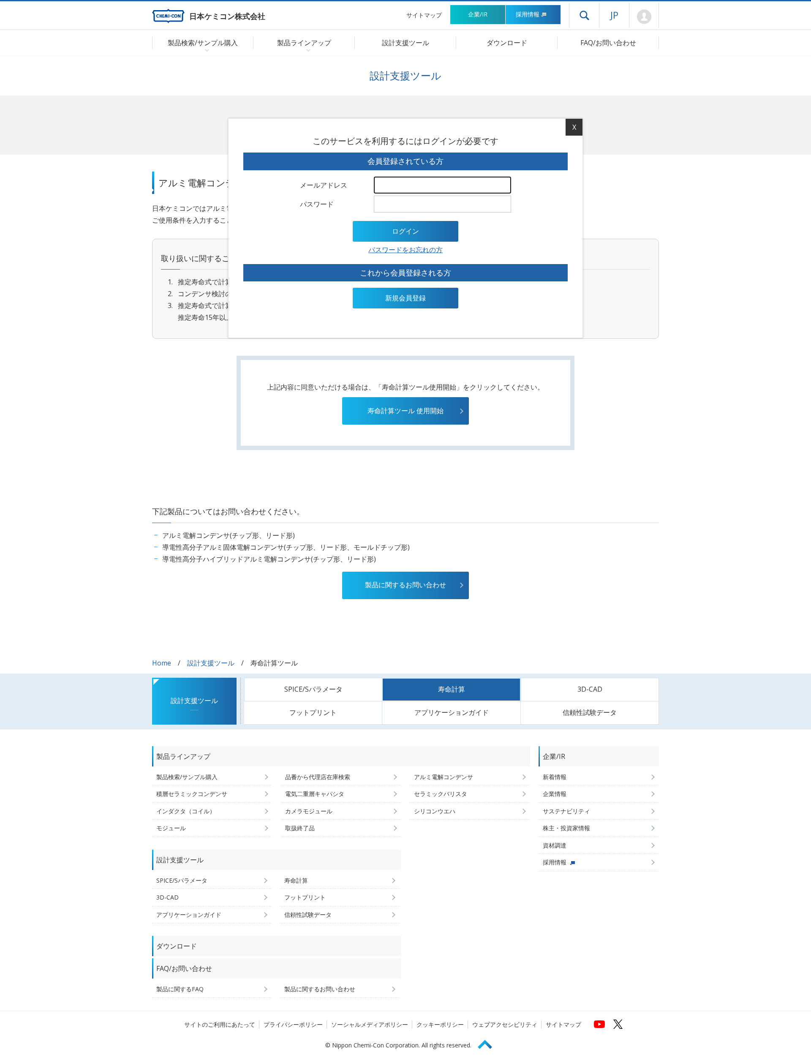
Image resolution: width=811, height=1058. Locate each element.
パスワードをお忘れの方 (405, 249)
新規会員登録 (405, 298)
